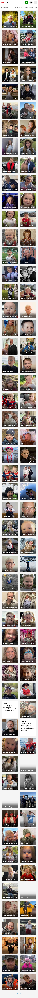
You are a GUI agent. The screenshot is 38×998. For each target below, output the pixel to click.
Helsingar (29, 7)
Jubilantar (19, 7)
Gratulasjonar (6, 7)
